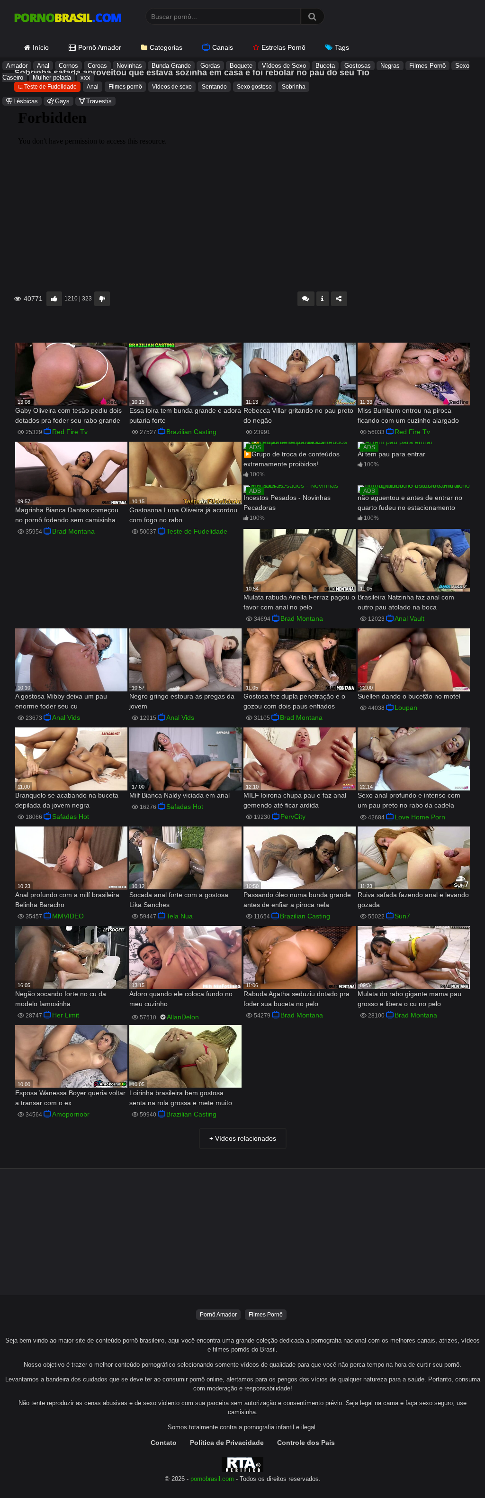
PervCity (292, 816)
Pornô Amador (99, 47)
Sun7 (402, 916)
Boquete (241, 65)
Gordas (210, 65)
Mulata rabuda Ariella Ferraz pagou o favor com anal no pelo (299, 602)
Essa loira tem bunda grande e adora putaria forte (185, 415)
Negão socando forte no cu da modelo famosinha (60, 999)
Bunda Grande (171, 65)
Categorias (166, 47)
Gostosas (357, 65)
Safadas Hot (70, 816)
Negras (390, 65)
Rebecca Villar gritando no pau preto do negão (298, 415)
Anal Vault (409, 618)
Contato (164, 1442)
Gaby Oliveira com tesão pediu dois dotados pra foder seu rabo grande (68, 415)
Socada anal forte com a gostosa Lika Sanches (178, 899)
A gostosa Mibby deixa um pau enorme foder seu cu (61, 701)
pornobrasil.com (212, 1479)
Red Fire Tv (70, 432)
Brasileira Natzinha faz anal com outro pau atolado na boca (406, 602)
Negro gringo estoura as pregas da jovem (181, 701)
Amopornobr (71, 1114)
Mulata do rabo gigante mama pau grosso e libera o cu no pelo (409, 999)
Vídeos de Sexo (284, 65)
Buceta (325, 65)
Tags (342, 47)
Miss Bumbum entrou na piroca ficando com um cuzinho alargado (408, 415)
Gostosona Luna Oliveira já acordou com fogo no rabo (183, 515)
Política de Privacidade (227, 1442)
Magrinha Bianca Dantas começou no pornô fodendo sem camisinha (66, 515)
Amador (16, 65)
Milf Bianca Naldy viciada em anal (179, 795)
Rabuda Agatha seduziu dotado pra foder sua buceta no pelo (296, 999)
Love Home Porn (420, 817)
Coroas (97, 65)
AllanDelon (183, 1017)
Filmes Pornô (427, 65)
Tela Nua (179, 916)
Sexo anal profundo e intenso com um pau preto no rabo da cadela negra (409, 801)
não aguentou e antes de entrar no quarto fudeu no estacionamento (410, 502)
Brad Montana (73, 531)
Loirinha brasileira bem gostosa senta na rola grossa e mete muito (180, 1098)
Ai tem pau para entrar (391, 454)
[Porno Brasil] (67, 18)
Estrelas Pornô (283, 47)
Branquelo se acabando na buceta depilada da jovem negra (66, 800)
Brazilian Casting (191, 432)
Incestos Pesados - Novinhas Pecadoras (287, 502)
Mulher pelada (52, 77)
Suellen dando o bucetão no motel (409, 696)
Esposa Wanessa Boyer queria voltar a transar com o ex (70, 1098)
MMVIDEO (68, 916)
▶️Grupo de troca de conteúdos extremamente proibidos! (291, 459)
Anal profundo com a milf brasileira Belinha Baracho (67, 899)
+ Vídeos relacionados (242, 1138)
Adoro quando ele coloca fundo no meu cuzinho (181, 999)
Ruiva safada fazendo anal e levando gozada (413, 899)
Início (41, 47)
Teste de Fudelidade (196, 531)
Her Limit (65, 1015)
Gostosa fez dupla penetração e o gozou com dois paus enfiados (294, 701)
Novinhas (129, 65)
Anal (43, 65)
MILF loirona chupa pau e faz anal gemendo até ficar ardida (294, 800)
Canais (222, 47)
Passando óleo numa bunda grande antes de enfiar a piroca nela (297, 899)
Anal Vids (66, 717)
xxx (85, 77)
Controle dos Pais (306, 1442)
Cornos (68, 65)
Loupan (406, 707)
